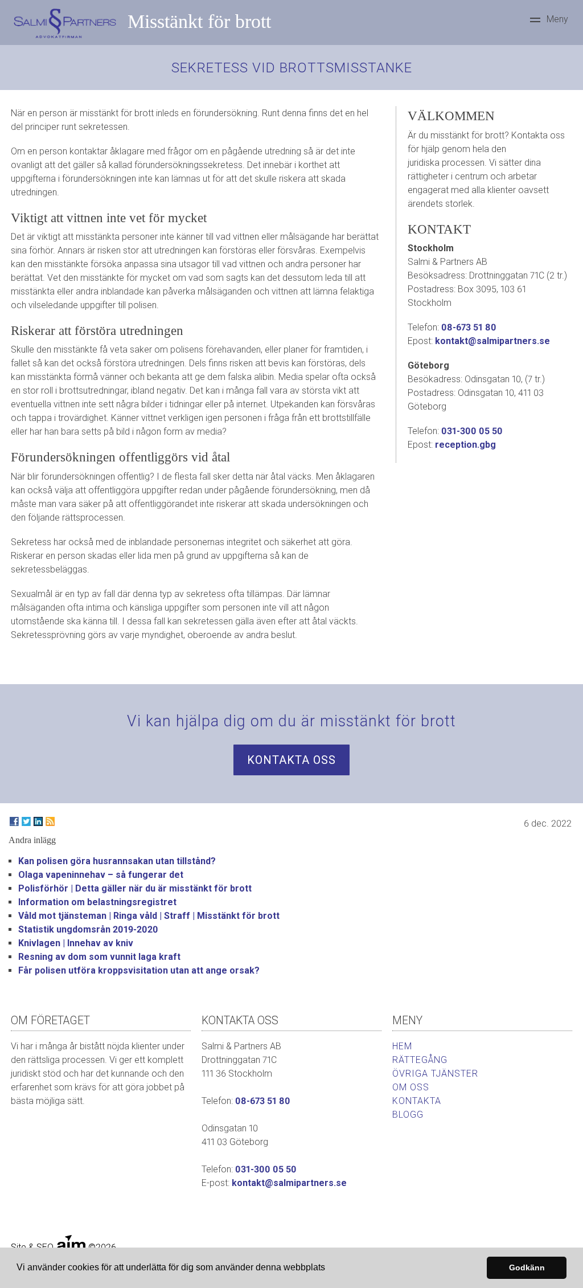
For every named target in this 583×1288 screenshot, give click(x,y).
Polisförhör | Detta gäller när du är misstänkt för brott (135, 888)
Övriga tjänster (435, 1073)
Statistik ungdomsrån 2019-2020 (88, 929)
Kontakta (416, 1100)
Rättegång (419, 1059)
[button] (329, 1268)
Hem (402, 1046)
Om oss (410, 1087)
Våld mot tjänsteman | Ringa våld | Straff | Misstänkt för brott (149, 915)
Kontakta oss (291, 760)
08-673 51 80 (468, 327)
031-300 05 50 (472, 431)
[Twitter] (26, 821)
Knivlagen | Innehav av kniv (75, 943)
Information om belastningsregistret (97, 902)
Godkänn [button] (527, 1267)
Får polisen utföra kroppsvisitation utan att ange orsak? (139, 970)
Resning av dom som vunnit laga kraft (99, 956)
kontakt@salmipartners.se (492, 341)
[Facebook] (14, 821)
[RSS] (50, 821)
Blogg (408, 1114)
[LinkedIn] (38, 821)
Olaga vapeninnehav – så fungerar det (100, 874)
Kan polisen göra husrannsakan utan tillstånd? (117, 861)
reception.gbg (465, 444)
